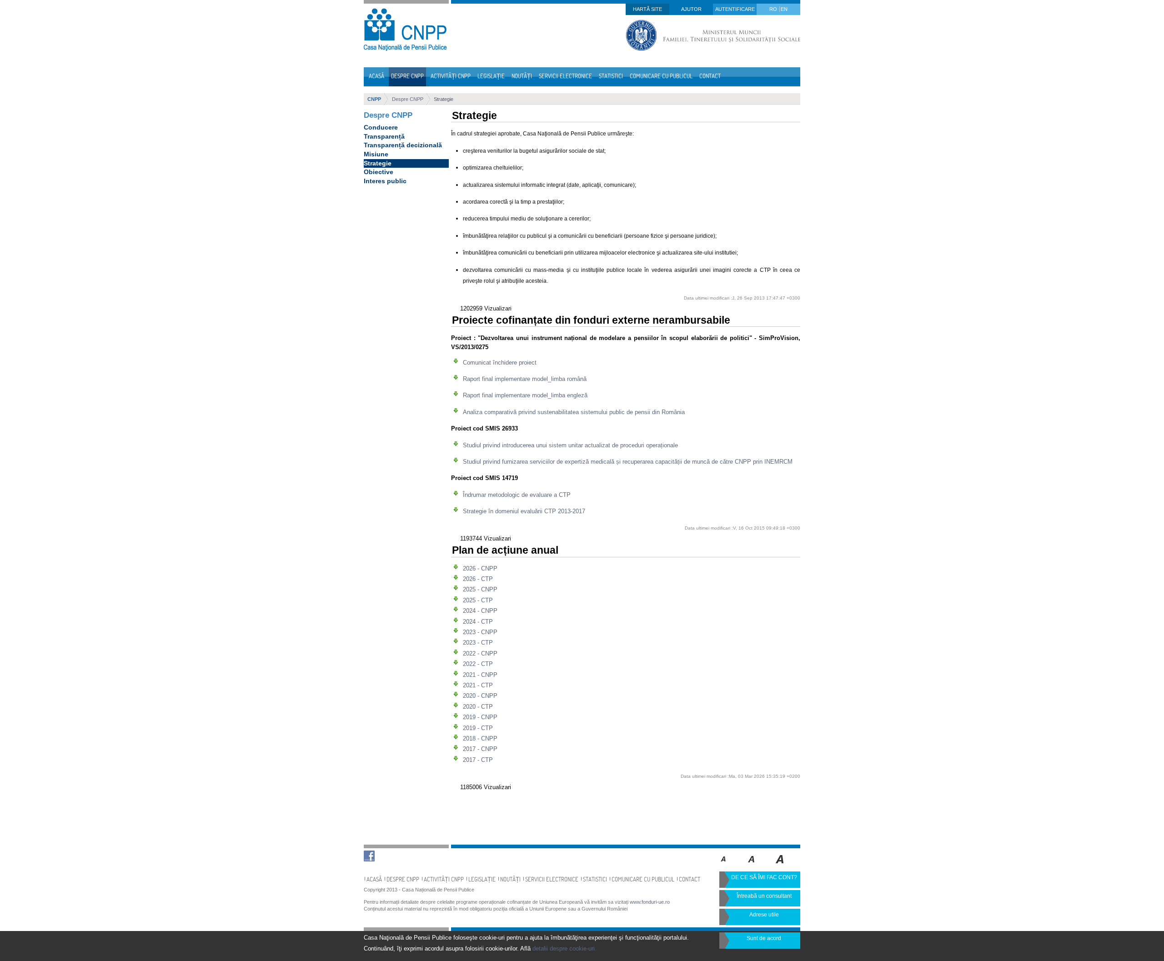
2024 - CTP (478, 621)
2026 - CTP (478, 579)
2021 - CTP (478, 685)
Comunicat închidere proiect (500, 362)
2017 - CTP (478, 759)
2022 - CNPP (480, 653)
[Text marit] (751, 865)
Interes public (385, 181)
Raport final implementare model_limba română (525, 378)
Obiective (378, 171)
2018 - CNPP (480, 738)
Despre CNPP (407, 99)
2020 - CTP (478, 706)
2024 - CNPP (480, 610)
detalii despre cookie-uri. (564, 948)
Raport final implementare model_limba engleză (525, 395)
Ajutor (691, 9)
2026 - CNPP (480, 568)
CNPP (374, 99)
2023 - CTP (478, 642)
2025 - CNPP (480, 589)
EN (784, 9)
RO (773, 9)
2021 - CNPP (480, 674)
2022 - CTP (478, 664)
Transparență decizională (403, 145)
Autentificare (735, 9)
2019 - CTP (478, 728)
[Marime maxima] (780, 865)
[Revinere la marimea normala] (723, 865)
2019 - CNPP (480, 717)
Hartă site (647, 9)
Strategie (443, 99)
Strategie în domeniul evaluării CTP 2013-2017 (524, 511)
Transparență (384, 136)
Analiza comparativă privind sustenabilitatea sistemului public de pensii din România (574, 412)
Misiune (376, 154)
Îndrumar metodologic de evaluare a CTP (517, 494)
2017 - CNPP (480, 749)
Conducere (381, 127)
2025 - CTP (478, 600)
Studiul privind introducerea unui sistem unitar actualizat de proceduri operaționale (570, 445)
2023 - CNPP (480, 632)
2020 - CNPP (480, 695)
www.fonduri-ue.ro (650, 902)
